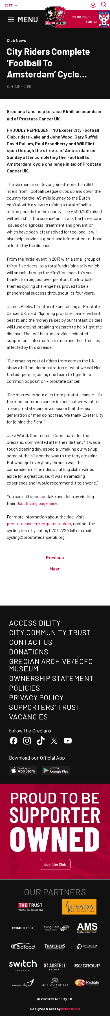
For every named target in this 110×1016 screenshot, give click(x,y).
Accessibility (35, 622)
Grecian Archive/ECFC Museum (51, 665)
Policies (24, 687)
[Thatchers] (55, 946)
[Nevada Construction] (79, 907)
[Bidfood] (23, 946)
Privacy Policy (36, 697)
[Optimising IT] (87, 946)
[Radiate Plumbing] (87, 982)
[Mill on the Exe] (55, 982)
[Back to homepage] (55, 17)
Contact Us (31, 641)
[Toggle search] (104, 5)
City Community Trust (50, 632)
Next (55, 568)
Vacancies (28, 716)
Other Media (70, 1009)
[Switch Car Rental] (23, 965)
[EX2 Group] (87, 965)
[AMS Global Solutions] (87, 927)
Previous (55, 557)
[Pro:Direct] (23, 927)
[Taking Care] (55, 928)
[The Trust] (31, 907)
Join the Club (55, 864)
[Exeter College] (23, 982)
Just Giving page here (36, 503)
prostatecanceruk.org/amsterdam (39, 523)
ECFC (9, 5)
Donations (29, 651)
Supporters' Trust (44, 706)
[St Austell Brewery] (55, 965)
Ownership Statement (51, 678)
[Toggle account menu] (93, 5)
